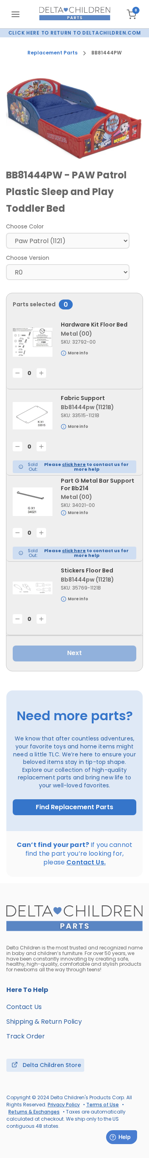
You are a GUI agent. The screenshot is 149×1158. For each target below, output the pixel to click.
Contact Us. (86, 862)
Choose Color (25, 226)
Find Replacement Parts (74, 807)
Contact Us (24, 1006)
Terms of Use (102, 1104)
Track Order (25, 1036)
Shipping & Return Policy (44, 1021)
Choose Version (27, 258)
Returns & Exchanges (34, 1111)
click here (74, 464)
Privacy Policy (64, 1104)
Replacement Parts (52, 53)
